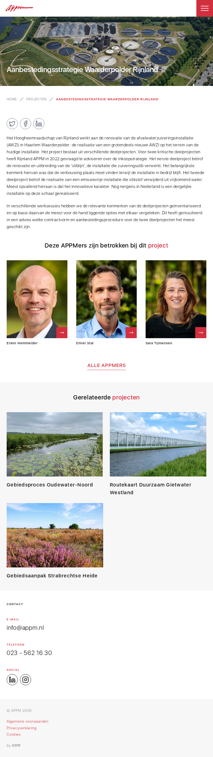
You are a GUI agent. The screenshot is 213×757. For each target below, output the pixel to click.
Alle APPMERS (106, 365)
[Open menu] (204, 8)
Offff (16, 745)
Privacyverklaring (22, 728)
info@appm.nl (25, 627)
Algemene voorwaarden (28, 721)
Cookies (14, 734)
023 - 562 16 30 (29, 652)
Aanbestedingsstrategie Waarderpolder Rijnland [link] (107, 99)
